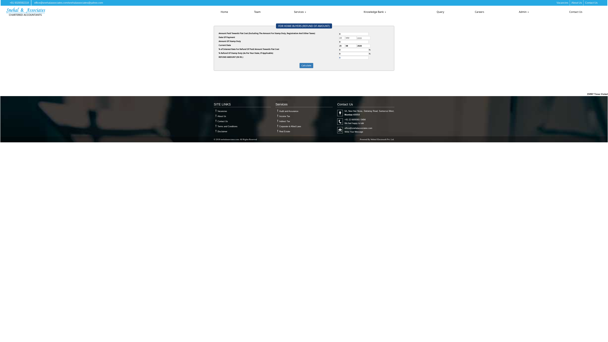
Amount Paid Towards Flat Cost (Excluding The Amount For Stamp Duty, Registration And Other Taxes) (267, 33)
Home (224, 12)
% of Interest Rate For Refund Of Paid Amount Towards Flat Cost (249, 49)
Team (257, 12)
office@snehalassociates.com (51, 2)
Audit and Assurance (288, 111)
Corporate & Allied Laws (290, 126)
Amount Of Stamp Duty (230, 41)
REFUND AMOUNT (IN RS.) (231, 57)
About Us (576, 2)
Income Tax (284, 116)
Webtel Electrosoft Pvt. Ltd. (382, 139)
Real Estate (284, 131)
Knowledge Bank (374, 12)
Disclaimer (222, 131)
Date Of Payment (227, 37)
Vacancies (562, 2)
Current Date (225, 45)
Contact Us (591, 2)
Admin (523, 12)
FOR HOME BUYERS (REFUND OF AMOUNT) (304, 26)
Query (440, 12)
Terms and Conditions (228, 126)
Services (299, 12)
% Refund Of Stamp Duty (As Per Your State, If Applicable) (246, 53)
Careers (479, 12)
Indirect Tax (284, 121)
